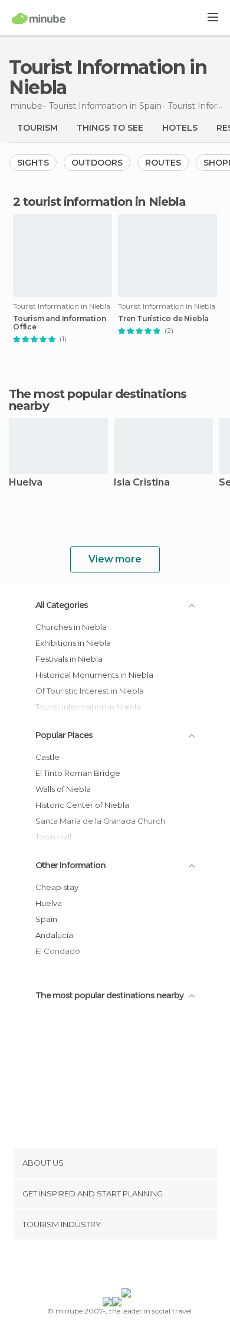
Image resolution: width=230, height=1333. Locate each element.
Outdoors (97, 162)
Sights (33, 162)
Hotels (180, 127)
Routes (163, 162)
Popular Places (64, 735)
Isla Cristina (142, 483)
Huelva (25, 483)
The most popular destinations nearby (97, 400)
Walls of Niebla (63, 789)
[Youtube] (143, 1266)
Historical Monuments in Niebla (94, 675)
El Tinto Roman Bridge (77, 773)
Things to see (110, 127)
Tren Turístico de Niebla (163, 319)
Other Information (70, 865)
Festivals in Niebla (69, 659)
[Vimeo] (127, 1266)
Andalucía (54, 935)
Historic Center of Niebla (82, 805)
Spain (46, 919)
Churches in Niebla (71, 627)
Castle (47, 757)
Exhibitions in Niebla (73, 643)
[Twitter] (112, 1266)
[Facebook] (97, 1266)
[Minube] (38, 18)
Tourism (37, 127)
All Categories (61, 605)
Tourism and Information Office (59, 323)
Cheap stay (56, 887)
